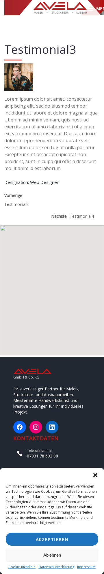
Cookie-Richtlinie (22, 566)
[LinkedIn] (52, 427)
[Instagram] (35, 427)
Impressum (86, 566)
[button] (95, 475)
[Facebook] (19, 427)
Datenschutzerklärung (56, 566)
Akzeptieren (52, 539)
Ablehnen (52, 555)
